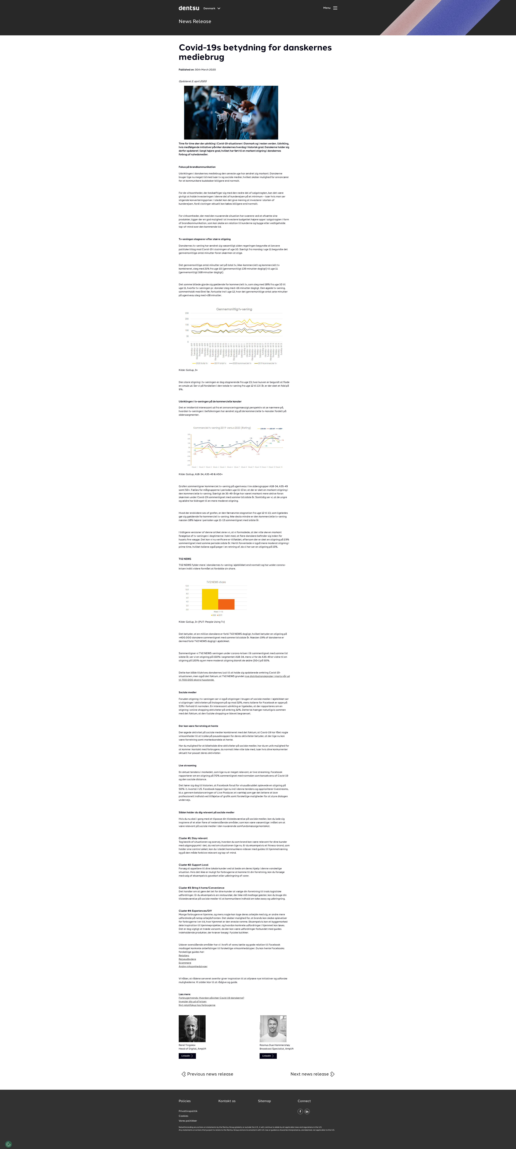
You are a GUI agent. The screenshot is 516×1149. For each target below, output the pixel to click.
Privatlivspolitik (188, 1111)
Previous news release (209, 1074)
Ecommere (185, 963)
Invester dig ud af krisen (193, 1001)
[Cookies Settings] (8, 1144)
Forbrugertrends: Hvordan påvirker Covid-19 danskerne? (211, 998)
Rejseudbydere (187, 959)
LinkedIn (186, 1056)
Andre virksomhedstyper (193, 966)
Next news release (310, 1074)
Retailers (184, 955)
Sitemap (264, 1101)
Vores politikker (188, 1121)
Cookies (183, 1116)
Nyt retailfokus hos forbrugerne (197, 1005)
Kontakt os (227, 1101)
